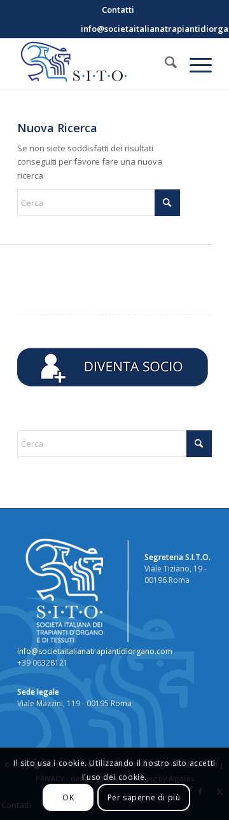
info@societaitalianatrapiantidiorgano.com (94, 651)
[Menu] (194, 64)
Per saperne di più (144, 797)
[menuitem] (118, 9)
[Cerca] (164, 64)
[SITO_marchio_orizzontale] (95, 64)
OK (68, 797)
